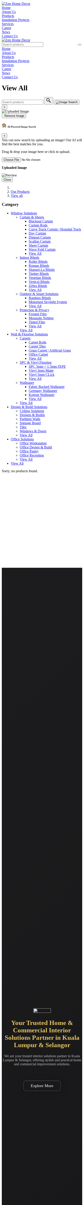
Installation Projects (15, 20)
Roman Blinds (39, 266)
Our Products (20, 192)
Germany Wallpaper (43, 391)
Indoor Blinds (29, 257)
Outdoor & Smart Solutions (39, 294)
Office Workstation (33, 443)
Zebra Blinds (38, 286)
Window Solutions (24, 213)
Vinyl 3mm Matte (41, 370)
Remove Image (14, 115)
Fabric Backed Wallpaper (47, 387)
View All (35, 253)
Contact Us (10, 36)
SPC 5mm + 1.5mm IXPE (47, 366)
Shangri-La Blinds (42, 270)
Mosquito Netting (41, 318)
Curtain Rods (38, 225)
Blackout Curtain (41, 221)
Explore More (42, 1085)
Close (7, 179)
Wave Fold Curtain (42, 249)
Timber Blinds (39, 274)
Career (6, 28)
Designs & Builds (32, 415)
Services (8, 24)
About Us (9, 12)
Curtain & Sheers (32, 217)
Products (8, 16)
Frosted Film (38, 314)
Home (6, 8)
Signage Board (30, 423)
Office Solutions (22, 439)
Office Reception (32, 455)
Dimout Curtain (40, 237)
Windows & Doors (33, 431)
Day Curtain (37, 233)
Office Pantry (29, 451)
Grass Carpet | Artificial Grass (50, 350)
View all (17, 196)
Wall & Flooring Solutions (29, 334)
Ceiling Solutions (32, 411)
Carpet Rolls (37, 342)
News (6, 32)
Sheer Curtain (38, 245)
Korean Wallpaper (41, 395)
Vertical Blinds (39, 282)
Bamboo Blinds (40, 298)
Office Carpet (38, 354)
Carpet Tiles (37, 346)
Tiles (23, 427)
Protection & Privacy (34, 310)
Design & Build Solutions (29, 407)
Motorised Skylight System (48, 302)
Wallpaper (27, 383)
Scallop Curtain (40, 241)
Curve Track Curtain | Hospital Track (55, 229)
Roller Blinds (38, 261)
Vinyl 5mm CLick (41, 374)
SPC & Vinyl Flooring (36, 362)
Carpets (25, 338)
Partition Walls (30, 419)
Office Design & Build (36, 447)
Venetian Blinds (40, 278)
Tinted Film (37, 322)
